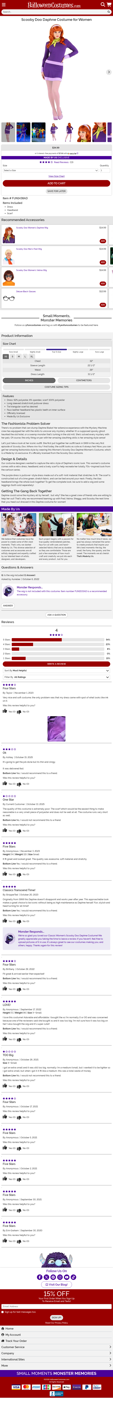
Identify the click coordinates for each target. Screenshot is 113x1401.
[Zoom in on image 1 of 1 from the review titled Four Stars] (56, 728)
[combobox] (53, 12)
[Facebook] (39, 1277)
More (4, 1365)
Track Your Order (16, 1341)
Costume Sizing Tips (56, 387)
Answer (8, 605)
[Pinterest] (53, 1277)
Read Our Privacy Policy (56, 1323)
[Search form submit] (109, 12)
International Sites (13, 1359)
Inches (29, 380)
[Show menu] (3, 4)
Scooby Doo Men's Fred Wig (29, 249)
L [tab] (25, 356)
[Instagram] (60, 1277)
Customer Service (13, 1347)
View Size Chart (57, 176)
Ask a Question (56, 615)
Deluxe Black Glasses (26, 291)
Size (5, 165)
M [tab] (19, 356)
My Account (13, 1334)
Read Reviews (61, 162)
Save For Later (57, 191)
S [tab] (12, 356)
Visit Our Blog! (58, 1284)
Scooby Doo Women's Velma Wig (31, 270)
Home (10, 1328)
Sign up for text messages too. (20, 1312)
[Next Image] (109, 72)
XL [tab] (31, 356)
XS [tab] (5, 356)
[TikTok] (73, 1277)
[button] (109, 4)
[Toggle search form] (103, 5)
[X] (46, 1277)
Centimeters (84, 380)
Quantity (104, 165)
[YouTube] (66, 1277)
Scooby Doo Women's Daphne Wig (32, 228)
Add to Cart (56, 183)
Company (7, 1353)
